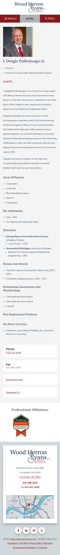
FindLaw (43, 547)
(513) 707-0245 (13, 352)
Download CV (13, 392)
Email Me (7, 81)
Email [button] (30, 18)
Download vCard (14, 379)
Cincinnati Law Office (30, 476)
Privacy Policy (35, 543)
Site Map (23, 543)
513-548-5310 (30, 482)
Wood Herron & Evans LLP (23, 539)
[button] (10, 18)
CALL (51, 18)
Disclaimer (12, 543)
